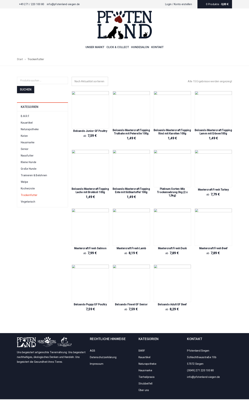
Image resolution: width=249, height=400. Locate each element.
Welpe (24, 181)
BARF (142, 350)
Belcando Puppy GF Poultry (90, 304)
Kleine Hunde (28, 162)
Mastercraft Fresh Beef (213, 248)
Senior (25, 149)
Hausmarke (27, 142)
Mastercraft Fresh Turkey (213, 189)
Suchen (25, 89)
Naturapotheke (30, 129)
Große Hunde (28, 168)
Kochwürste (28, 188)
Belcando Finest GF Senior (131, 304)
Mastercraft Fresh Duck (172, 248)
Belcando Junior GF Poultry (90, 130)
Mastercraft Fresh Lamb (131, 248)
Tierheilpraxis (147, 377)
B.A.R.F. (25, 116)
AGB (92, 350)
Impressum (96, 363)
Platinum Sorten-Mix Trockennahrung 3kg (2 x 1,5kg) (172, 192)
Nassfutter (27, 155)
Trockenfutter (29, 195)
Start (20, 59)
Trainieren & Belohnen (34, 175)
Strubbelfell (146, 383)
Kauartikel (27, 122)
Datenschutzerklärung (103, 357)
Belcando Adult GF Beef (172, 304)
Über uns (144, 390)
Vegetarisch (28, 201)
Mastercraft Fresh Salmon (90, 248)
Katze (24, 135)
